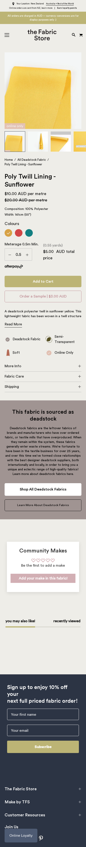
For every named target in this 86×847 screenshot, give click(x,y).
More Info (13, 366)
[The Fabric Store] (43, 35)
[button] (73, 35)
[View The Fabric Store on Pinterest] (41, 838)
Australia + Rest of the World (60, 4)
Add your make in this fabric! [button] (43, 578)
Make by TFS (17, 802)
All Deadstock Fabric (31, 159)
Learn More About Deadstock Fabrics (43, 505)
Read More (13, 324)
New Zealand (37, 4)
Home (9, 159)
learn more (47, 8)
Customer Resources (25, 815)
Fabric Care (14, 376)
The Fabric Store (21, 789)
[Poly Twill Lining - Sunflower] (15, 141)
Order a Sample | (43, 296)
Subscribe (43, 746)
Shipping (12, 387)
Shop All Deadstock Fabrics (43, 489)
